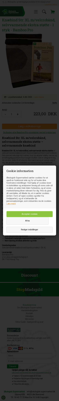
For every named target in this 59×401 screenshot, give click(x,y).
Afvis (27, 221)
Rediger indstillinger (29, 229)
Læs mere (11, 203)
